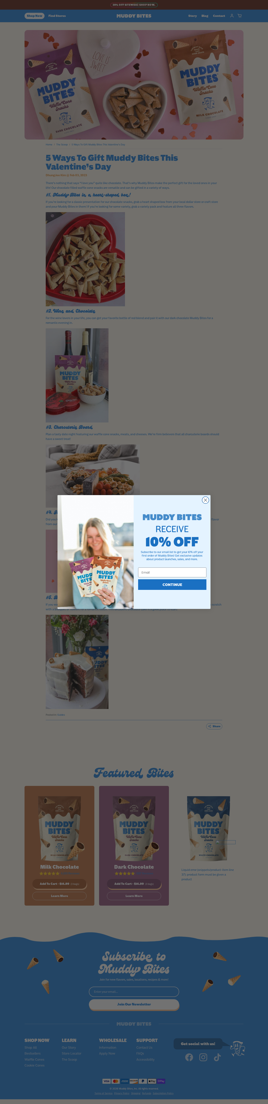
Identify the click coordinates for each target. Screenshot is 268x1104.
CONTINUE (172, 585)
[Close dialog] (205, 500)
